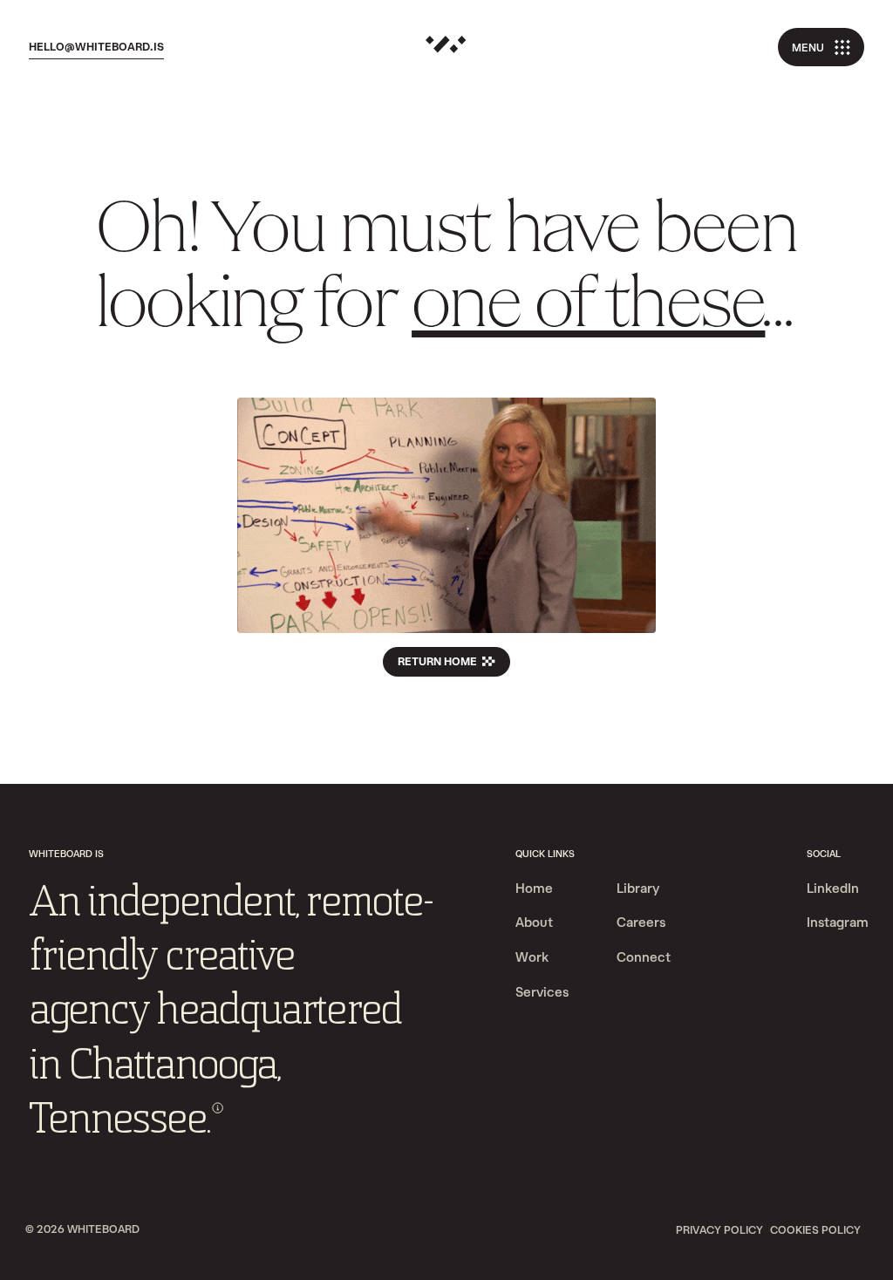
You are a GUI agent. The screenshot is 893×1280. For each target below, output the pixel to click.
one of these (588, 307)
